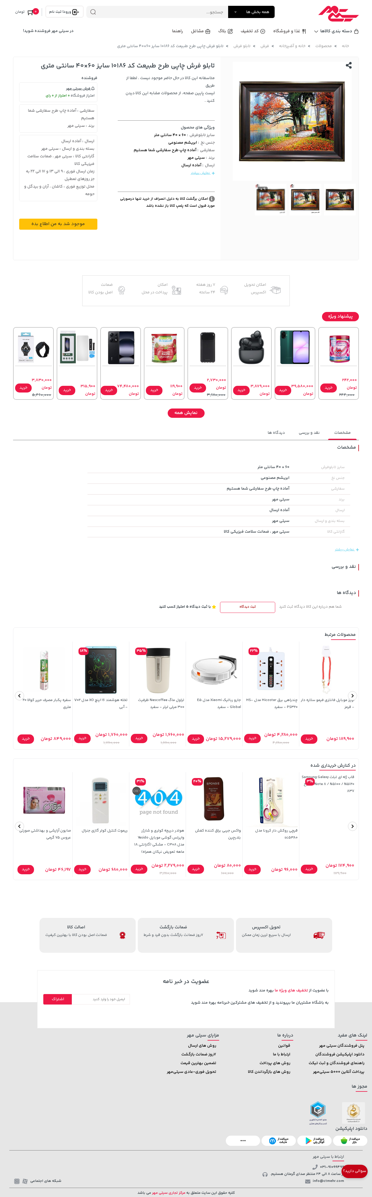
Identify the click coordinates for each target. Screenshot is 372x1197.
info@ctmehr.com (328, 1181)
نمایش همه (186, 413)
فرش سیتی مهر (78, 89)
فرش (264, 46)
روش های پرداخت (275, 1063)
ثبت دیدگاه (247, 607)
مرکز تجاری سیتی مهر (168, 1193)
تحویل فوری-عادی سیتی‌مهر (191, 1072)
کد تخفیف (250, 31)
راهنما (177, 31)
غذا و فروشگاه (286, 31)
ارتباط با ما (281, 1054)
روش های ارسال (202, 1046)
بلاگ (222, 31)
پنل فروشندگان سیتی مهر (341, 1046)
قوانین (284, 1046)
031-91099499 (332, 1167)
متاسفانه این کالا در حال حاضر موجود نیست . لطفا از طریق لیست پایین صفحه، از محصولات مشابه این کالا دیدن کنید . (170, 89)
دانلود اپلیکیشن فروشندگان (339, 1054)
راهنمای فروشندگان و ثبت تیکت (336, 1063)
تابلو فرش (242, 46)
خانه (345, 46)
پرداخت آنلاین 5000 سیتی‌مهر (338, 1072)
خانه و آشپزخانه (292, 46)
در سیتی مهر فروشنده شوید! (48, 31)
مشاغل (197, 31)
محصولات (323, 46)
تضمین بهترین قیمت (198, 1063)
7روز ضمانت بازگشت (198, 1054)
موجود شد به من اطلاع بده (58, 224)
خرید (328, 388)
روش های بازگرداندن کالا (269, 1072)
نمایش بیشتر (201, 173)
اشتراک (58, 999)
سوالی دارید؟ (354, 1171)
